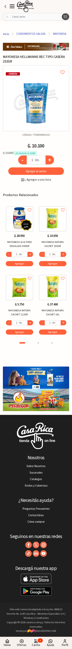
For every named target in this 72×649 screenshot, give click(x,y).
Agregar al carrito (36, 171)
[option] (36, 98)
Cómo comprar (36, 521)
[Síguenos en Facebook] (28, 545)
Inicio (6, 34)
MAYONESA (59, 34)
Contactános (36, 515)
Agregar (19, 263)
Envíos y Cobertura (36, 485)
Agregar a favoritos (19, 206)
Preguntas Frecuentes (36, 508)
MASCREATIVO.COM (46, 631)
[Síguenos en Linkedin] (36, 553)
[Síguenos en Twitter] (36, 545)
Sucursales (36, 472)
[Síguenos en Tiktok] (28, 553)
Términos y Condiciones (36, 618)
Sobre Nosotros (36, 466)
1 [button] (22, 343)
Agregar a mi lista (36, 68)
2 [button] (38, 343)
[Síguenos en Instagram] (43, 545)
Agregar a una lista (37, 179)
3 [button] (52, 343)
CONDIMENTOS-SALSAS (31, 34)
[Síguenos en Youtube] (43, 553)
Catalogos (36, 479)
